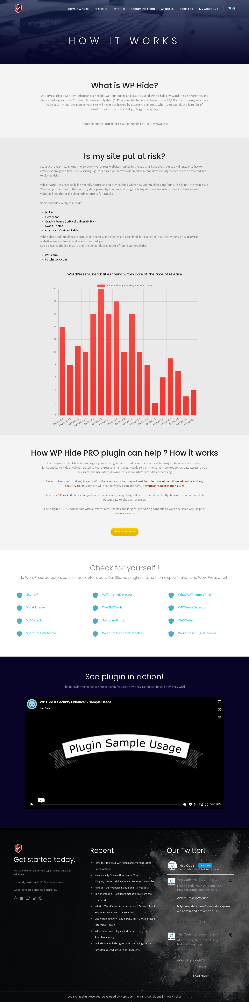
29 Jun (213, 880)
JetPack (50, 212)
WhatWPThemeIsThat (194, 595)
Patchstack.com (56, 259)
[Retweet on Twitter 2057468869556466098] (186, 967)
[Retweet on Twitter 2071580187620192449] (186, 923)
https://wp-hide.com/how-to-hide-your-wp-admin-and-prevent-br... (203, 909)
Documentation (143, 9)
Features (101, 9)
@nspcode (200, 880)
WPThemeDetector (192, 608)
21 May (214, 935)
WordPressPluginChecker (197, 633)
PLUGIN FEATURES (124, 532)
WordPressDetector (41, 633)
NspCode (127, 996)
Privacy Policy (172, 996)
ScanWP (32, 595)
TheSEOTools (112, 608)
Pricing (119, 9)
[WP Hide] (18, 8)
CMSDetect (186, 621)
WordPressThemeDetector (122, 633)
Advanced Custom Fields (61, 230)
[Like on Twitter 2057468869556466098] (194, 967)
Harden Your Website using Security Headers (122, 888)
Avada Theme (54, 226)
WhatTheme (35, 608)
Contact (187, 9)
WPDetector (35, 621)
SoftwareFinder (114, 621)
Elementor (52, 217)
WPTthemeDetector (117, 595)
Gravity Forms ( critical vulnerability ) (70, 221)
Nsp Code (184, 880)
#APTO (200, 960)
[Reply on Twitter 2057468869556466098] (179, 967)
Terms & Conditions (148, 996)
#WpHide (201, 898)
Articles (167, 9)
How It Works (78, 9)
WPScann (51, 255)
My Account (208, 9)
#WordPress (185, 898)
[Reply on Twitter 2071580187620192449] (179, 923)
